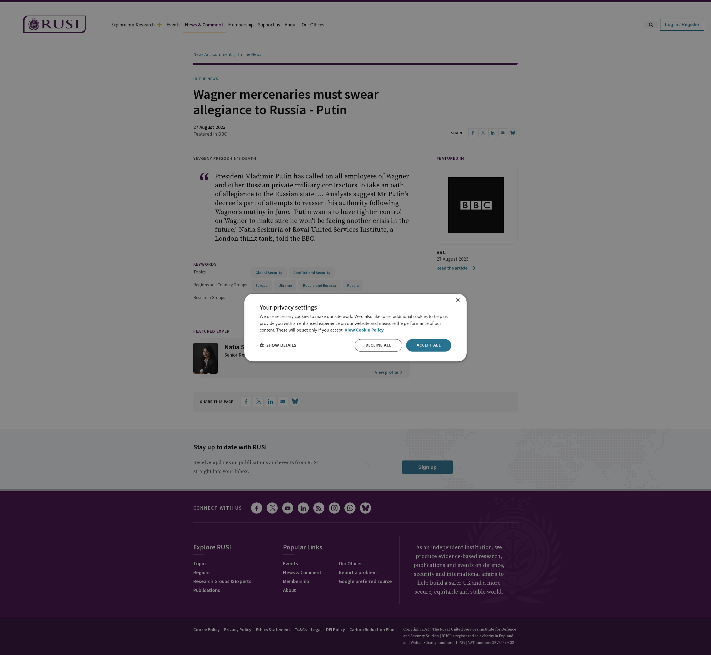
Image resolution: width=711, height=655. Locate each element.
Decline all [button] (378, 345)
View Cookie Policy (364, 330)
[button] (278, 345)
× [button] (457, 300)
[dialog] (355, 327)
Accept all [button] (429, 345)
